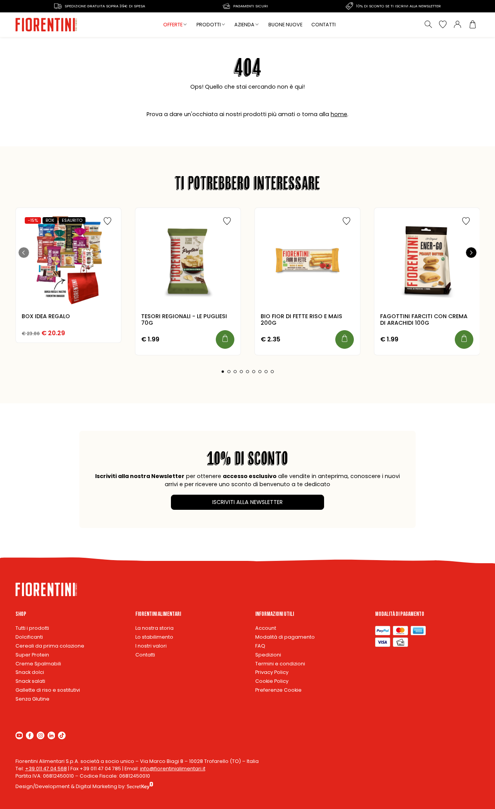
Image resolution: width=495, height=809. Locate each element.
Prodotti (208, 24)
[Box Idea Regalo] (68, 260)
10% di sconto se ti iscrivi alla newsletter (398, 6)
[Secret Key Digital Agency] (140, 786)
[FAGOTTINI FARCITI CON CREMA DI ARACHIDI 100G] (426, 260)
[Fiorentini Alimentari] (46, 25)
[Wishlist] (442, 24)
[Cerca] (428, 24)
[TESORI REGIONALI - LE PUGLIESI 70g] (187, 260)
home (339, 114)
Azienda (244, 24)
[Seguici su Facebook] (30, 735)
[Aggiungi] (225, 339)
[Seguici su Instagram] (40, 735)
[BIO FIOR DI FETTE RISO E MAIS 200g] (307, 260)
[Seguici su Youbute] (19, 735)
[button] (23, 252)
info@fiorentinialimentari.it (172, 768)
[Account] (457, 24)
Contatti (323, 24)
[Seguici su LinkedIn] (51, 735)
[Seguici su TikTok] (62, 735)
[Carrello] (472, 24)
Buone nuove (285, 24)
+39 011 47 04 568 (46, 768)
